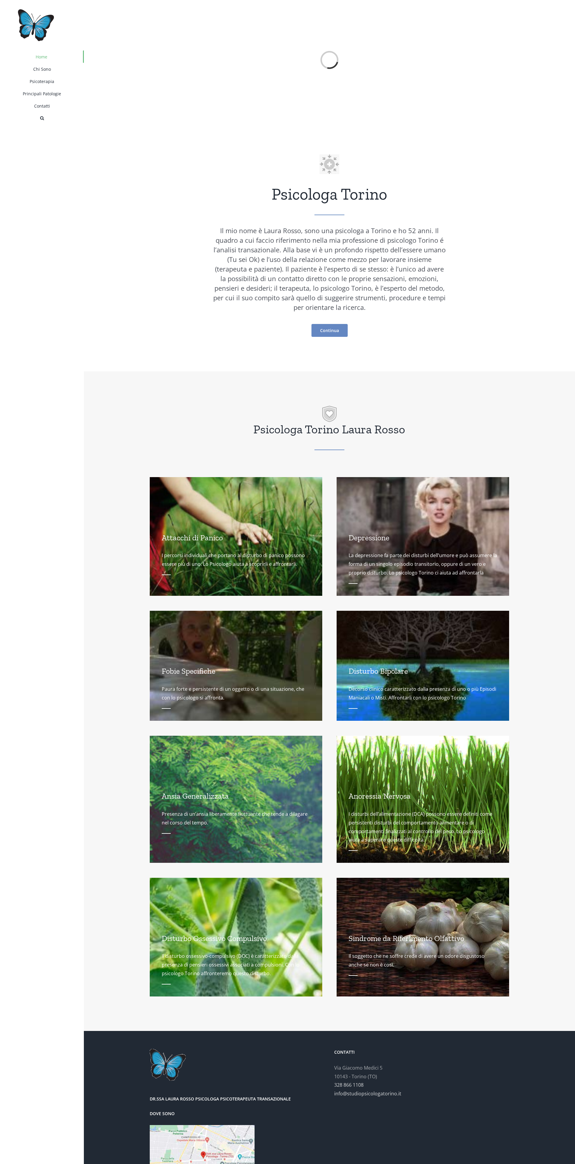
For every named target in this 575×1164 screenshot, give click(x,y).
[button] (42, 118)
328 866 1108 (349, 1085)
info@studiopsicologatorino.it (367, 1093)
